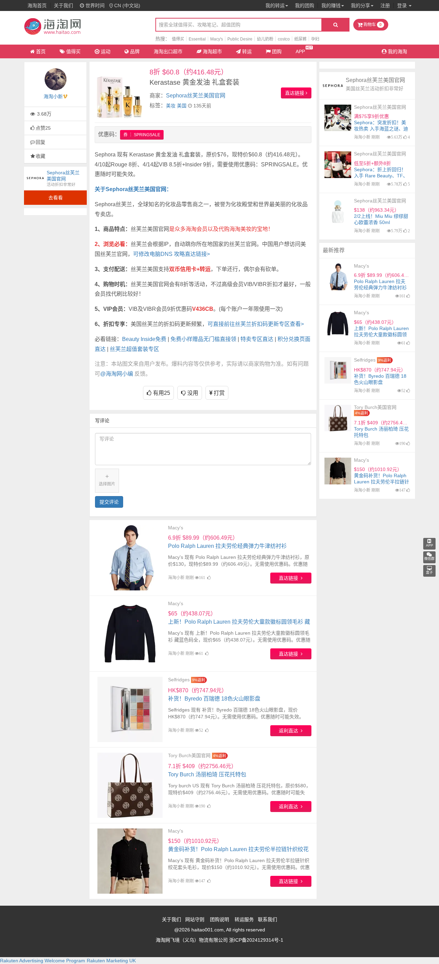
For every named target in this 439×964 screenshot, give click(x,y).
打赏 (218, 393)
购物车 (372, 24)
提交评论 (109, 502)
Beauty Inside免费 (144, 339)
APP (300, 51)
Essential (197, 39)
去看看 (55, 197)
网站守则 (194, 919)
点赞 (43, 128)
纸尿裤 (300, 39)
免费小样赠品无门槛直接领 (203, 339)
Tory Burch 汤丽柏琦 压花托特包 (207, 770)
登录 (402, 5)
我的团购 (304, 5)
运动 (105, 51)
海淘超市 (212, 51)
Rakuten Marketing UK (111, 960)
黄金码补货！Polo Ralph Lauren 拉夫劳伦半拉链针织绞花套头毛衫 (238, 849)
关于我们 (63, 5)
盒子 (429, 572)
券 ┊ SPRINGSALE (141, 134)
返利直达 (290, 730)
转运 (247, 51)
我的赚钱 (331, 5)
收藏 (40, 156)
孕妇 (315, 39)
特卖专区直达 (256, 339)
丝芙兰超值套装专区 (134, 349)
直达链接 (295, 93)
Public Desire (239, 39)
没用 (192, 393)
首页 (41, 51)
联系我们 (267, 919)
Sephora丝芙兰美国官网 (195, 95)
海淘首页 (37, 5)
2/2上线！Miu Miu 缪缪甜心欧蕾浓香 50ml (381, 216)
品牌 (135, 51)
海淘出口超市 (168, 51)
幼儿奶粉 (265, 39)
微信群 (429, 559)
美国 (182, 105)
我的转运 (275, 5)
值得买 (178, 39)
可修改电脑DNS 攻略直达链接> (171, 254)
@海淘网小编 (116, 374)
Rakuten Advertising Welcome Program (42, 960)
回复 (40, 142)
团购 (277, 51)
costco (284, 39)
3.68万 (43, 114)
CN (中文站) (127, 5)
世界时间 (94, 5)
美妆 (171, 105)
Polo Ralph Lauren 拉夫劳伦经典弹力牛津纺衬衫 (227, 542)
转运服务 (244, 919)
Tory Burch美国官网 (189, 755)
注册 (385, 5)
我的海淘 (397, 51)
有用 (161, 393)
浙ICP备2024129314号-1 (256, 940)
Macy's (216, 39)
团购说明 (219, 919)
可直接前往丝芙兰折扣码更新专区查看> (255, 324)
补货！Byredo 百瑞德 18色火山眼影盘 (214, 694)
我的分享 (360, 5)
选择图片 (107, 479)
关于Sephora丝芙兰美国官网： (133, 189)
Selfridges (179, 679)
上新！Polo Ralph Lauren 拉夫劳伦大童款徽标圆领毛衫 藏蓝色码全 (239, 622)
